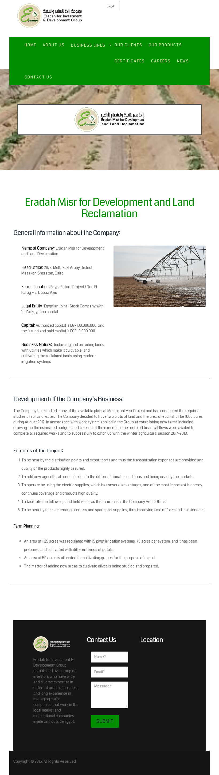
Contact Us (38, 77)
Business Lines (88, 45)
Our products (165, 45)
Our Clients (128, 45)
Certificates (130, 61)
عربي (111, 5)
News (183, 61)
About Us (54, 45)
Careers (161, 61)
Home (30, 45)
